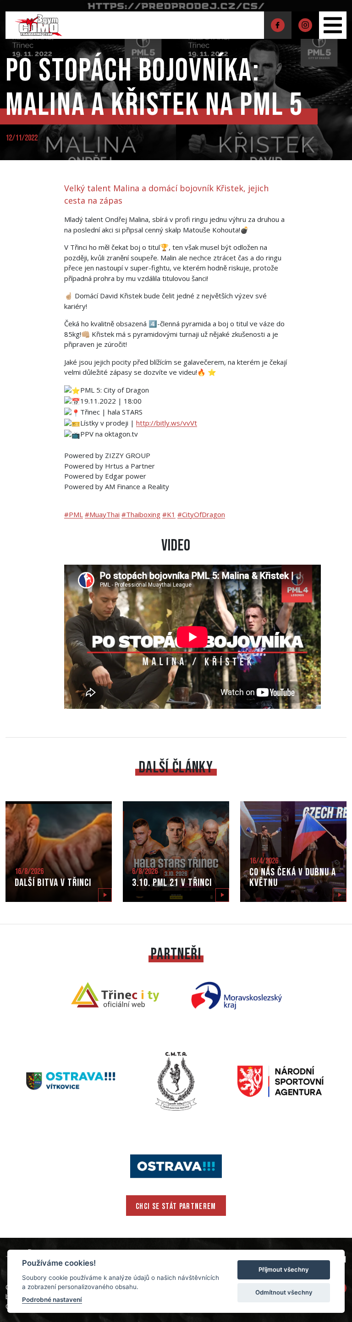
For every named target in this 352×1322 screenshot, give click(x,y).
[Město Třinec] (115, 994)
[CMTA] (176, 1080)
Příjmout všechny (283, 1269)
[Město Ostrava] (176, 1165)
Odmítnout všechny (284, 1292)
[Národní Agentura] (280, 1080)
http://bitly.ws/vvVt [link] (166, 422)
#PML (73, 514)
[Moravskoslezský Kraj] (236, 994)
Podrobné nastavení (52, 1299)
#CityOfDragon (201, 514)
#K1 (169, 514)
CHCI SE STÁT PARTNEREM (176, 1206)
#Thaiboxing (140, 514)
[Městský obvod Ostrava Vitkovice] (71, 1080)
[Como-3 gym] (38, 24)
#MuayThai (102, 514)
